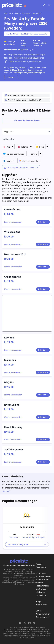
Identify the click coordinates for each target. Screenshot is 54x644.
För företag (41, 573)
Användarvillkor (43, 614)
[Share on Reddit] (29, 623)
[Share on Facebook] (20, 623)
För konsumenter (43, 576)
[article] (27, 528)
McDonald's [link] (27, 526)
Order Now (42, 222)
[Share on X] (24, 623)
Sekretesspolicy (42, 617)
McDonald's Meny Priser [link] (18, 544)
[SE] (12, 5)
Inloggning (41, 567)
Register (39, 564)
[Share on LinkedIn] (34, 623)
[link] (27, 515)
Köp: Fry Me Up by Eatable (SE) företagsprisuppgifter (27, 34)
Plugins (39, 601)
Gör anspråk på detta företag (27, 120)
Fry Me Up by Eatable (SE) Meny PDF (22, 167)
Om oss (39, 611)
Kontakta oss (41, 604)
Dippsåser (8, 131)
